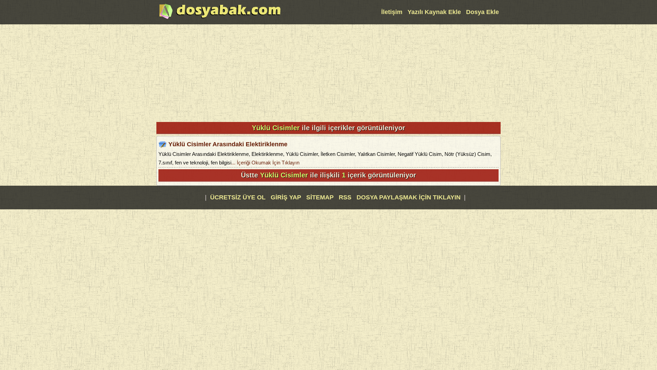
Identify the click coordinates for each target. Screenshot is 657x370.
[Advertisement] (328, 72)
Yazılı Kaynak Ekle (434, 12)
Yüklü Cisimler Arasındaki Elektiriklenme (227, 144)
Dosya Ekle (482, 12)
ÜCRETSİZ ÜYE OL (238, 197)
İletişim (391, 12)
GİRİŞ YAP (286, 197)
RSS (346, 197)
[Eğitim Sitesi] (220, 18)
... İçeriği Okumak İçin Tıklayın (265, 162)
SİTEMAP (320, 197)
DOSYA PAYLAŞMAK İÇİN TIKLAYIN (409, 197)
